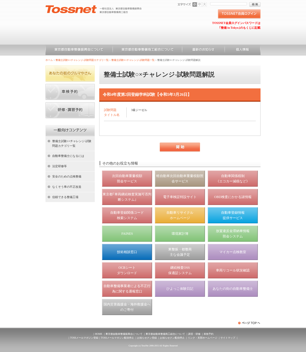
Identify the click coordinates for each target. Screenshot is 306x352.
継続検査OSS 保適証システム (180, 270)
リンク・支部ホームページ (202, 337)
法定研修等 (59, 166)
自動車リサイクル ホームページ (179, 215)
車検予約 (208, 334)
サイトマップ (227, 337)
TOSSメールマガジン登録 (84, 337)
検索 (255, 4)
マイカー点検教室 (232, 252)
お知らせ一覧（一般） (203, 50)
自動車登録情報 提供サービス (233, 215)
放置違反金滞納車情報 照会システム (233, 233)
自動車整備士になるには (68, 156)
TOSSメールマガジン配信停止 (117, 337)
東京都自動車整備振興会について (79, 50)
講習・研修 (194, 334)
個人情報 (243, 50)
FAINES (127, 233)
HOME (98, 334)
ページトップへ (249, 323)
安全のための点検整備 (66, 176)
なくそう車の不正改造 (66, 186)
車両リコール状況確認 (233, 270)
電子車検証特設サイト (180, 197)
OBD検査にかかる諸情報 (233, 197)
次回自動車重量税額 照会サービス (127, 178)
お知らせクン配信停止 (172, 337)
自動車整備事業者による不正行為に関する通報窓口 (127, 288)
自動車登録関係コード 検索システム (127, 215)
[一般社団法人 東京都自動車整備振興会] (93, 7)
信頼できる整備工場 (65, 197)
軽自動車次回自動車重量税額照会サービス (179, 178)
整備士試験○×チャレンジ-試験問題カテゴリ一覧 (82, 60)
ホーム (49, 60)
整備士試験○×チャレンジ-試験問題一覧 (133, 60)
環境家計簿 (180, 233)
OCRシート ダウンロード (127, 270)
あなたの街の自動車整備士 (233, 288)
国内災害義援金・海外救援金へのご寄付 (127, 307)
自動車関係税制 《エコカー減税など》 (233, 178)
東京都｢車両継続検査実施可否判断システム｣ (127, 196)
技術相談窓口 (127, 252)
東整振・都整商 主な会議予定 (180, 251)
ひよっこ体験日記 (179, 288)
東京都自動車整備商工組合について (147, 50)
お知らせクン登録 (147, 337)
